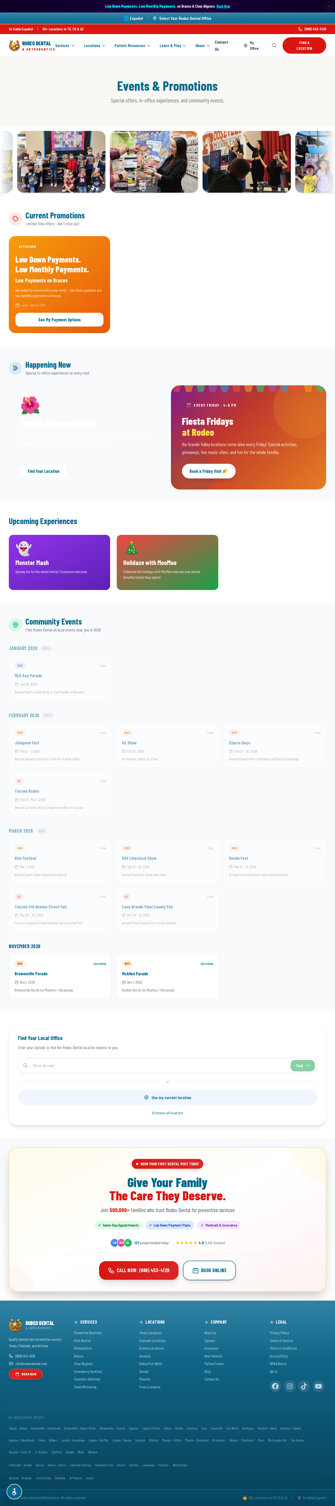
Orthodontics (83, 1348)
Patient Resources (130, 45)
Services (62, 45)
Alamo (23, 1428)
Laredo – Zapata (122, 1440)
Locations (92, 45)
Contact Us (221, 45)
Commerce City (104, 1465)
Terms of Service (281, 1340)
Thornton (163, 1465)
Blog (207, 1371)
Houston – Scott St (20, 1452)
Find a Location (304, 45)
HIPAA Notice (278, 1363)
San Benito (297, 1440)
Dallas (167, 1428)
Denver (144, 1371)
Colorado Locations (152, 1340)
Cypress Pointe (151, 1428)
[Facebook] (275, 1386)
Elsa (204, 1428)
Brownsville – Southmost (45, 1428)
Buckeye (27, 1478)
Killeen (53, 1440)
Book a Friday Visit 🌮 (209, 471)
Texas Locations (150, 1332)
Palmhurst (248, 1440)
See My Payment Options (59, 319)
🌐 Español (133, 18)
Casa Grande (43, 1478)
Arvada (28, 1465)
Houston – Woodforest (21, 1440)
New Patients (213, 1356)
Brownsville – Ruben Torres (80, 1428)
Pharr (261, 1440)
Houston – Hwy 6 (267, 1428)
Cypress (133, 1428)
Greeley (133, 1465)
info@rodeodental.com (31, 1363)
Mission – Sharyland (196, 1440)
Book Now (223, 6)
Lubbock (140, 1440)
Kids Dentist (82, 1340)
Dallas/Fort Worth (150, 1363)
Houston (145, 1356)
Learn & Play (170, 45)
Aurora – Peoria (57, 1465)
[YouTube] (318, 1386)
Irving (42, 1440)
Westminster (180, 1465)
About (200, 45)
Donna (179, 1428)
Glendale (60, 1478)
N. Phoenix (76, 1478)
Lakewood (148, 1465)
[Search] (274, 45)
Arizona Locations (151, 1348)
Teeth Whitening (85, 1386)
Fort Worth (232, 1428)
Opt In (273, 1371)
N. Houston (218, 1440)
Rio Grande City (277, 1440)
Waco (81, 1452)
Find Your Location (43, 471)
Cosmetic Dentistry (87, 1379)
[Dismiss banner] (329, 6)
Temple (70, 1452)
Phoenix (144, 1379)
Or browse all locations (167, 1112)
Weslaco (93, 1452)
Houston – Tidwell (290, 1428)
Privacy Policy (279, 1332)
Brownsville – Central (112, 1428)
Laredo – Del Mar (98, 1440)
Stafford (57, 1452)
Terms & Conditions (283, 1348)
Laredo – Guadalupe (73, 1440)
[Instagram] (289, 1386)
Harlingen (248, 1428)
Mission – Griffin (171, 1440)
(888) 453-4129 (315, 28)
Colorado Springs (80, 1465)
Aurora (40, 1465)
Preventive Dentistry (88, 1332)
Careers (210, 1340)
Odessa (233, 1440)
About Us (210, 1332)
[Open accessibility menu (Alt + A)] (14, 1491)
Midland (153, 1440)
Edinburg (192, 1428)
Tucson (90, 1478)
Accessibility (279, 1356)
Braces (79, 1356)
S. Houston (41, 1452)
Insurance (211, 1348)
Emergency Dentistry (88, 1371)
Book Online (214, 1270)
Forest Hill (216, 1428)
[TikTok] (303, 1386)
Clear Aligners (83, 1363)
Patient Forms (214, 1363)
